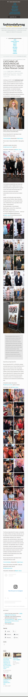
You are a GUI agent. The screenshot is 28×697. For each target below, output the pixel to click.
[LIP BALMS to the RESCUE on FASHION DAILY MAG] (7, 676)
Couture (15, 48)
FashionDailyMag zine (9, 619)
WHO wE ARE (15, 7)
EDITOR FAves (10, 73)
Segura (6, 615)
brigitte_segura (7, 215)
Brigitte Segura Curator (11, 56)
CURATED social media (15, 12)
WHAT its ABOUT (14, 9)
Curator (15, 53)
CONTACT (15, 4)
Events (15, 45)
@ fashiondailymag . (12, 615)
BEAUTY (15, 44)
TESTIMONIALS (15, 10)
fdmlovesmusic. (15, 620)
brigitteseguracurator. (8, 147)
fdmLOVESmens (8, 620)
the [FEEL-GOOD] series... (11, 74)
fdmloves (19, 619)
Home (4, 56)
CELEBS (15, 51)
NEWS (4, 74)
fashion (15, 42)
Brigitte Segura (11, 71)
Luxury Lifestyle (15, 41)
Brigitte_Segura (18, 149)
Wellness (15, 47)
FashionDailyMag (6, 138)
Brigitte (20, 613)
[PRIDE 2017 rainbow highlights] (17, 655)
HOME (15, 3)
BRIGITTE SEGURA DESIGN (14, 13)
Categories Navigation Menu (15, 46)
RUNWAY (15, 50)
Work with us (15, 6)
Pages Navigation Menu (14, 7)
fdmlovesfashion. (8, 622)
